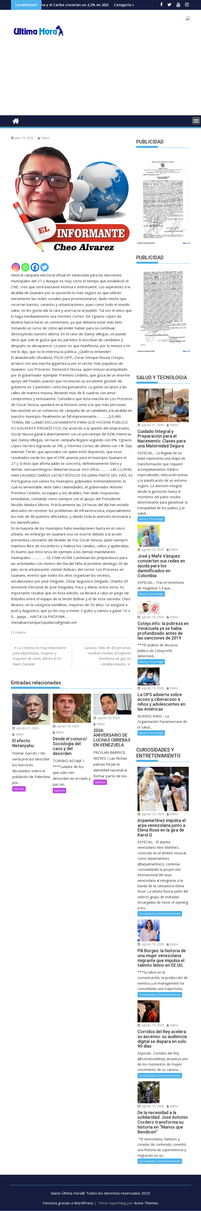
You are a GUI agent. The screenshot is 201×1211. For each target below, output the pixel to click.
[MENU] (196, 120)
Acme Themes (146, 1202)
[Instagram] (16, 267)
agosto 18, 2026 (152, 1106)
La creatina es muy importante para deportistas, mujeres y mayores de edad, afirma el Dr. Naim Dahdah (39, 655)
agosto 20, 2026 (67, 726)
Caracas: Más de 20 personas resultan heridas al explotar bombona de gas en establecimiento (107, 655)
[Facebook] (35, 267)
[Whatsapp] (25, 267)
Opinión (20, 632)
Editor (45, 138)
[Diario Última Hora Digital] (15, 120)
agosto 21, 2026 (26, 728)
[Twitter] (44, 267)
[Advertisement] (100, 78)
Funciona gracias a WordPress (68, 1202)
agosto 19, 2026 (152, 617)
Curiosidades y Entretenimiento (160, 913)
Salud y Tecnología (151, 519)
